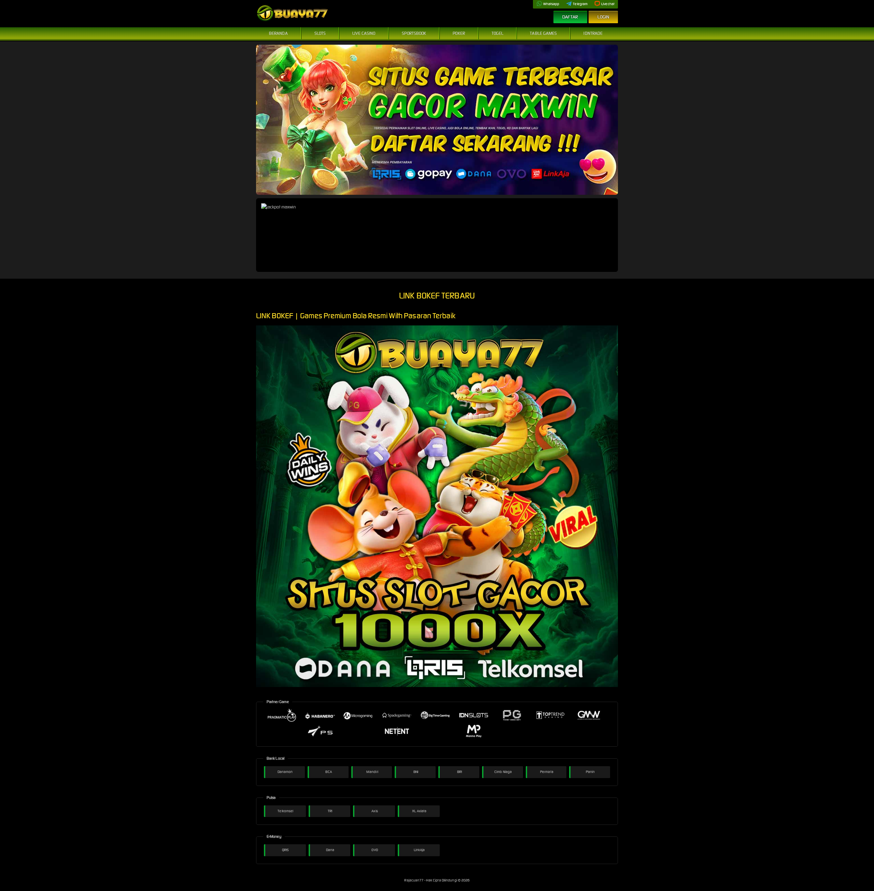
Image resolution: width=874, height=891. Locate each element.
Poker (459, 33)
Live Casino (363, 33)
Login (603, 17)
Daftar (570, 17)
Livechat (608, 4)
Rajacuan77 (414, 880)
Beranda (278, 33)
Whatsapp (551, 4)
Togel (498, 33)
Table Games (543, 33)
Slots (320, 33)
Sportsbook (414, 33)
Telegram (580, 4)
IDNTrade (593, 33)
